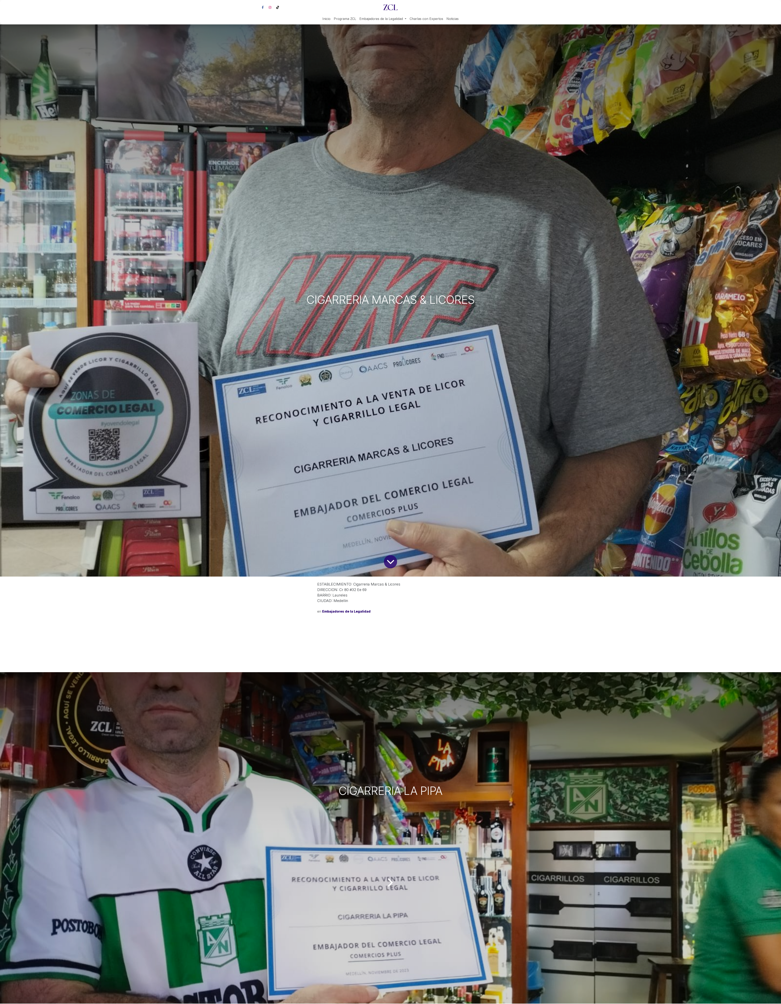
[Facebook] (262, 7)
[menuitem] (326, 19)
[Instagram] (270, 7)
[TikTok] (277, 7)
